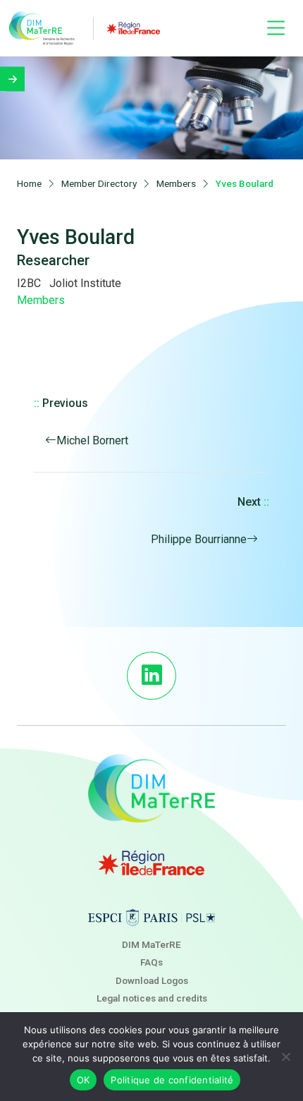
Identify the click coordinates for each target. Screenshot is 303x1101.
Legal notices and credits (152, 998)
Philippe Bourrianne (199, 539)
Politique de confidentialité (172, 1079)
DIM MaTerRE (151, 944)
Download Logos (152, 980)
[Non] (285, 1057)
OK (83, 1079)
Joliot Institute (85, 283)
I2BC (29, 283)
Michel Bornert (92, 440)
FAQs (151, 962)
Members (41, 300)
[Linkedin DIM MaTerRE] (151, 676)
